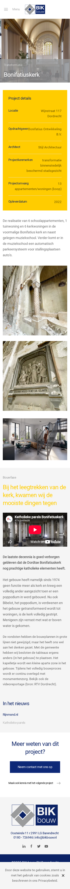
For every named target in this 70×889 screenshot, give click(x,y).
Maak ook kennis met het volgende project (30, 783)
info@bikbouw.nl (46, 837)
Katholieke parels (14, 722)
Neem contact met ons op (35, 767)
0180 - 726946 (23, 837)
